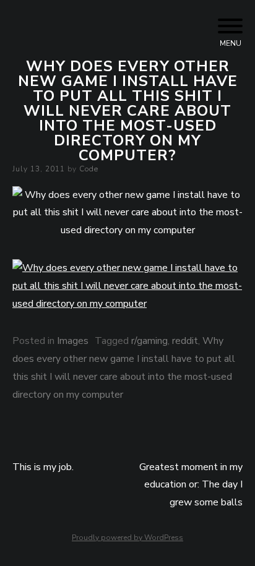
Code (88, 169)
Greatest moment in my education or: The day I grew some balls (191, 485)
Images (73, 341)
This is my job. (43, 467)
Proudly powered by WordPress (127, 537)
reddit (185, 341)
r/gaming (149, 341)
